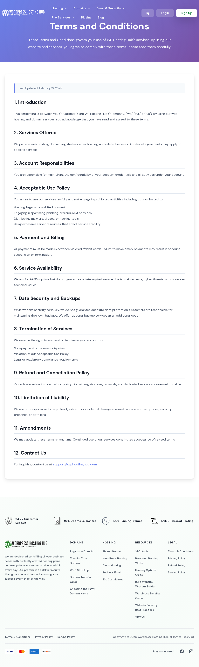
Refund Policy (176, 565)
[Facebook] (182, 651)
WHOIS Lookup (79, 570)
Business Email (112, 572)
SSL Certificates (113, 579)
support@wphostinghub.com (75, 464)
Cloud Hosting (112, 565)
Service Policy (177, 572)
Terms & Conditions (181, 551)
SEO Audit (141, 551)
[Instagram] (191, 651)
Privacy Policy (177, 558)
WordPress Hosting (115, 558)
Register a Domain (81, 551)
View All (140, 617)
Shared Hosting (112, 551)
